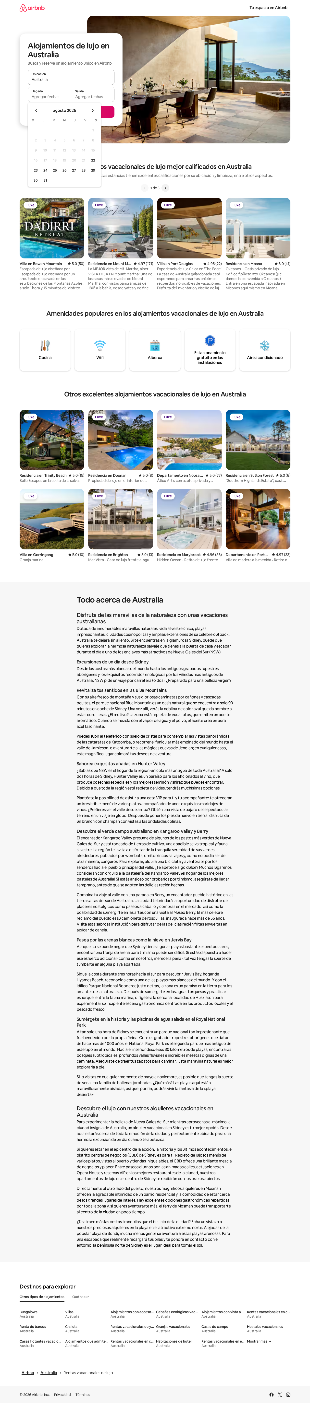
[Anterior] (145, 188)
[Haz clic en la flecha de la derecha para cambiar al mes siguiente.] (92, 110)
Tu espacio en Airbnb (268, 7)
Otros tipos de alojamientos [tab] (42, 1297)
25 (55, 170)
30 (36, 180)
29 (93, 170)
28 (84, 170)
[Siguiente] (165, 188)
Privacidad (62, 1394)
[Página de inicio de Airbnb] (32, 7)
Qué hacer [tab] (80, 1297)
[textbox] (49, 97)
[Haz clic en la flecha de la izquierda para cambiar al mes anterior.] (36, 110)
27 (74, 170)
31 (45, 180)
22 (93, 160)
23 (36, 170)
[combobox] (71, 79)
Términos (82, 1394)
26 (64, 170)
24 (45, 170)
